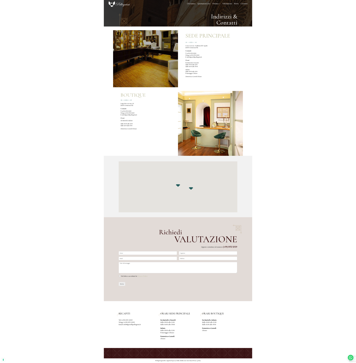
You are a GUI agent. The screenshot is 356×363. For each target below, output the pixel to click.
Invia (122, 284)
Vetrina (215, 4)
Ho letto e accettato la (134, 276)
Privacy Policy (142, 276)
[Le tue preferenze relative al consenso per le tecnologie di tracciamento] (3, 360)
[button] (178, 185)
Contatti (244, 4)
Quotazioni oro (203, 4)
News (236, 4)
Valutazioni (227, 4)
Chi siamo (191, 4)
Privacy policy (196, 360)
